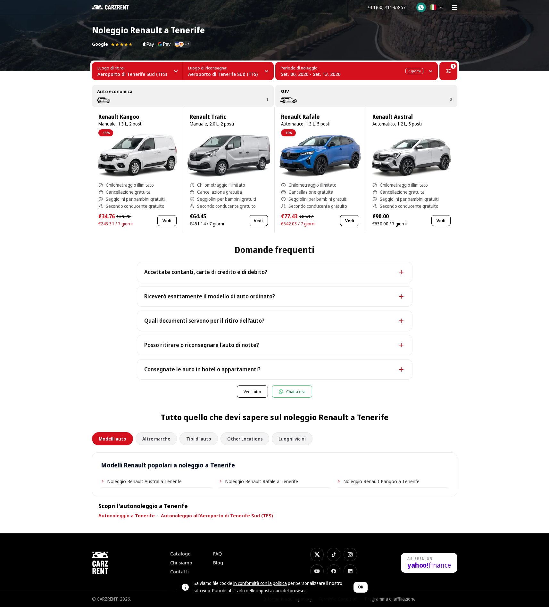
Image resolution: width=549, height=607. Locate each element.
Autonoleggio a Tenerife (126, 515)
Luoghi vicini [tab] (292, 439)
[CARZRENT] (115, 7)
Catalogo (180, 553)
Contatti (179, 571)
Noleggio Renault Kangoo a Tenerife (381, 481)
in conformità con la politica (260, 583)
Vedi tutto (252, 391)
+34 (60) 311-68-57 (386, 7)
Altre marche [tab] (156, 439)
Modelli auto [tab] (112, 439)
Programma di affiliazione (390, 599)
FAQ (217, 553)
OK (360, 587)
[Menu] (454, 7)
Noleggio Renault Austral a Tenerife (144, 481)
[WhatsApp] (421, 7)
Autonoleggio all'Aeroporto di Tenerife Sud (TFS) (217, 515)
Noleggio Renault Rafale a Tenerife (261, 481)
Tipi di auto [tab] (198, 439)
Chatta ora (295, 391)
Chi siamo (181, 562)
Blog (218, 562)
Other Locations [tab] (244, 439)
